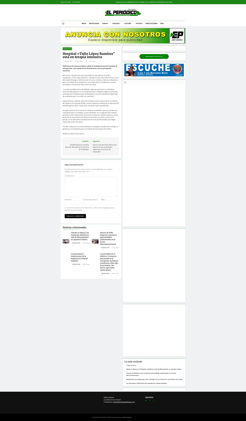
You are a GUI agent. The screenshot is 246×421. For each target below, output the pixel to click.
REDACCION (68, 61)
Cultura (127, 23)
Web (102, 200)
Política (139, 23)
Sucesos (116, 23)
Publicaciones (151, 23)
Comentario (70, 176)
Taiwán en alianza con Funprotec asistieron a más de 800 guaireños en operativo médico (80, 236)
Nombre (68, 200)
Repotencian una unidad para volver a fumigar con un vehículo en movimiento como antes (144, 2)
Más (162, 23)
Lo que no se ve (131, 365)
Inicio (84, 23)
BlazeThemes (127, 417)
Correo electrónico (90, 200)
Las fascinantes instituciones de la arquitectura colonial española (79, 257)
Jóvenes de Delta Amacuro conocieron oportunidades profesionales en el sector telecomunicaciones (108, 238)
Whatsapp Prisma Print (154, 56)
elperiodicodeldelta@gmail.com (124, 402)
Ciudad (105, 23)
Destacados (94, 23)
